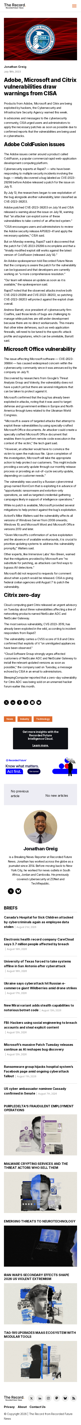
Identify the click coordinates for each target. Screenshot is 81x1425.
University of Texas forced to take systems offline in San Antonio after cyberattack (37, 966)
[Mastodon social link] (56, 1398)
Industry (24, 719)
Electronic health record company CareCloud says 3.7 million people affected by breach (39, 944)
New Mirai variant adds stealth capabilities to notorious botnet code (39, 1007)
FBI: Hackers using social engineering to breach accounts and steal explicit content (40, 1027)
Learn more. (40, 745)
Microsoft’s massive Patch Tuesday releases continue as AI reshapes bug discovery (38, 1049)
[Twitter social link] (31, 1398)
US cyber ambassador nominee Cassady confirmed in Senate (35, 1091)
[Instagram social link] (48, 1398)
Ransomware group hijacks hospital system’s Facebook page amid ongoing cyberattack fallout (38, 1071)
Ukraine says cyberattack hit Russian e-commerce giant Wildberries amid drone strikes (40, 988)
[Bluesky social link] (65, 1398)
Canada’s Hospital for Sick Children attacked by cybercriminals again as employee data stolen (38, 922)
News (9, 719)
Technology (43, 719)
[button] (74, 5)
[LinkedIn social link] (39, 1398)
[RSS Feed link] (73, 1398)
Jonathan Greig (15, 67)
